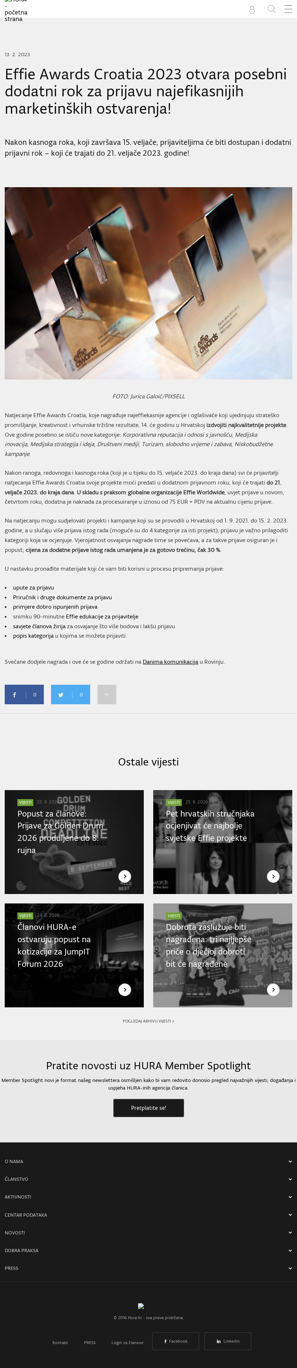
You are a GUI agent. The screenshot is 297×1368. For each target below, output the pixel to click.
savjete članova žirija (39, 626)
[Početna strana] (148, 1308)
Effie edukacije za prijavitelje (102, 616)
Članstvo (16, 1179)
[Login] (253, 9)
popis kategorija (33, 635)
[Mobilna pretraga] (271, 9)
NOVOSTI (15, 1233)
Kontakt (60, 1342)
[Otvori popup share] (106, 694)
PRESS (11, 1268)
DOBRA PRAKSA (21, 1250)
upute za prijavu (33, 587)
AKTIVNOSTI (18, 1197)
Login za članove (127, 1342)
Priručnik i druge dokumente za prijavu (62, 597)
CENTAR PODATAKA (26, 1215)
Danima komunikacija (170, 661)
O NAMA (14, 1161)
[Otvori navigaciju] (288, 9)
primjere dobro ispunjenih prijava (55, 606)
